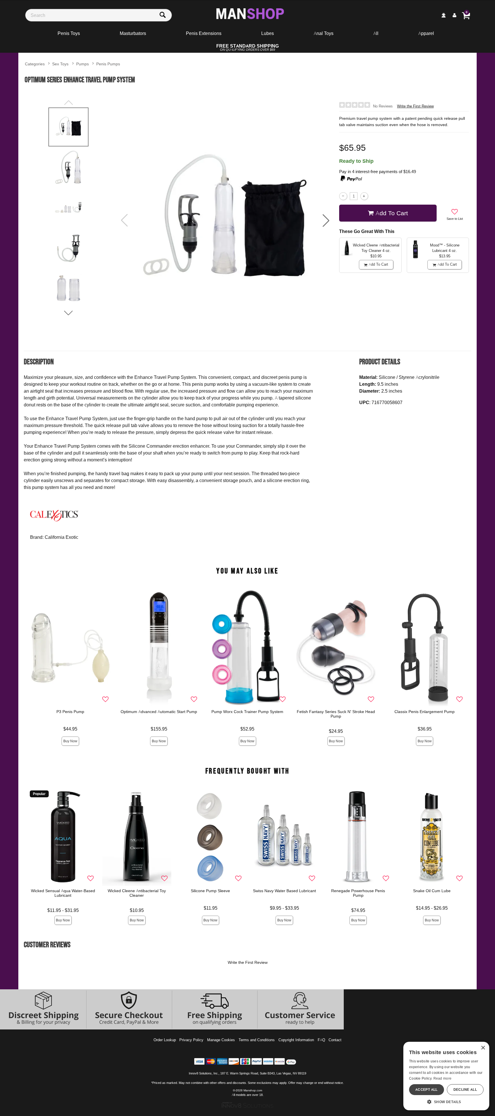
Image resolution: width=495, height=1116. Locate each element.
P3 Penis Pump (70, 711)
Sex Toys (60, 63)
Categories (35, 63)
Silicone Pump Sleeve (210, 890)
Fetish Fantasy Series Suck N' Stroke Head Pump (336, 714)
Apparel (426, 33)
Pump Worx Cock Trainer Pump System (248, 711)
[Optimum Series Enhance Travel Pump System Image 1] (225, 220)
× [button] (483, 1048)
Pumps (82, 63)
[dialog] (446, 1076)
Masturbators (133, 33)
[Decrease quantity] (343, 196)
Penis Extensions (203, 33)
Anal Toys (323, 33)
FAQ (321, 1039)
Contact (335, 1039)
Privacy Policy (191, 1039)
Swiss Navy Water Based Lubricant (284, 890)
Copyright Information (296, 1039)
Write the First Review (415, 106)
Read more (442, 1078)
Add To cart (392, 213)
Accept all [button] (426, 1089)
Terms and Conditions (257, 1039)
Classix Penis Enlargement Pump (424, 711)
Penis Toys (69, 33)
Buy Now (70, 741)
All (375, 33)
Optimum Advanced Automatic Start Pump (159, 711)
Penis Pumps (108, 63)
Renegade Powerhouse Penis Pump (358, 893)
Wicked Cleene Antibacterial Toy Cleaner (137, 893)
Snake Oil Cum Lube (432, 890)
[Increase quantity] (364, 196)
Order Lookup (165, 1039)
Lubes (267, 33)
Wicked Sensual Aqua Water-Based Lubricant (63, 893)
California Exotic (61, 537)
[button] (326, 220)
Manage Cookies (221, 1039)
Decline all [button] (465, 1089)
